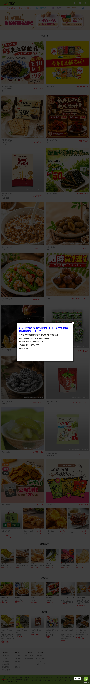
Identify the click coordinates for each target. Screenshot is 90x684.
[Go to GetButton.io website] (86, 682)
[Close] (73, 323)
